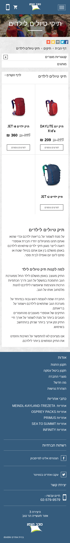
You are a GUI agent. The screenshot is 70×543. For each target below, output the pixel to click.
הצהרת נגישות (56, 388)
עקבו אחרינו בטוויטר (46, 474)
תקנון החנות (58, 364)
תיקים (47, 48)
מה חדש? (59, 382)
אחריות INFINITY (54, 429)
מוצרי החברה (57, 376)
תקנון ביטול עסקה (55, 370)
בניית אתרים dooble (14, 537)
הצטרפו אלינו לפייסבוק (44, 458)
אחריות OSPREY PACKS (48, 411)
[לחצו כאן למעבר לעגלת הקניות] (15, 7)
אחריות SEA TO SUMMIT (49, 423)
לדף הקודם (14, 75)
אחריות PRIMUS (55, 417)
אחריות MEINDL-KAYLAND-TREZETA (39, 405)
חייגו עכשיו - (50, 497)
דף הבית (60, 48)
